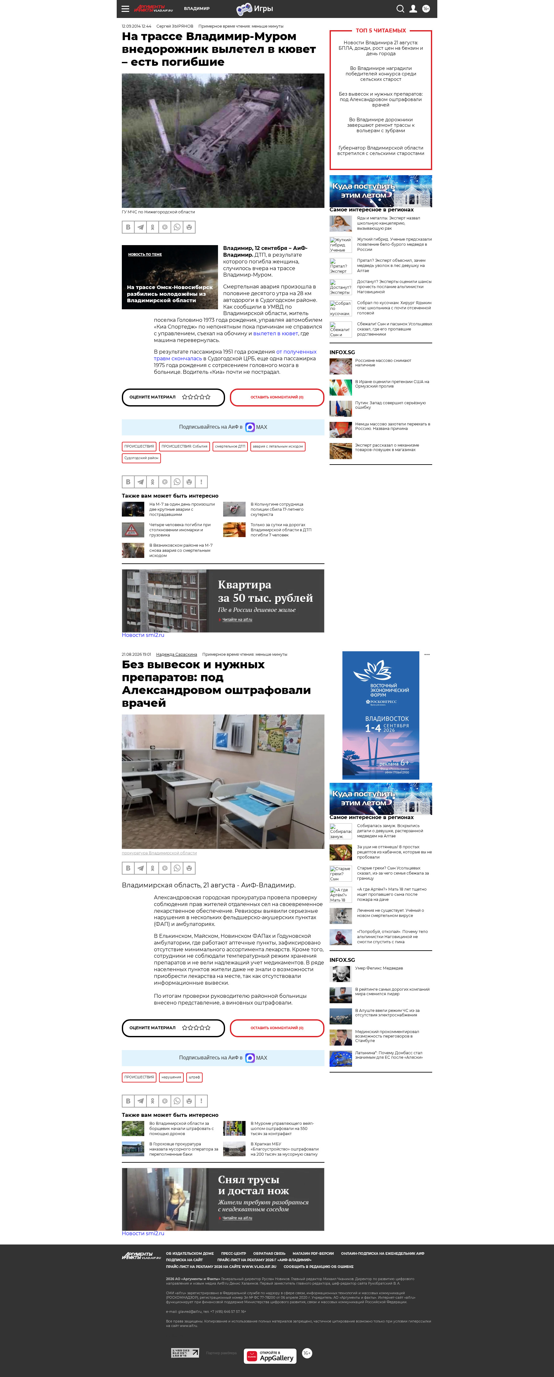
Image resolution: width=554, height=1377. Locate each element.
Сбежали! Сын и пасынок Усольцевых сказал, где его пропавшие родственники (394, 329)
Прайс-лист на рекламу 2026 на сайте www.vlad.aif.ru (221, 1267)
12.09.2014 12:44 (136, 26)
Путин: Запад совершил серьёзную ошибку (390, 405)
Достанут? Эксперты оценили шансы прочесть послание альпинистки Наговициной (394, 286)
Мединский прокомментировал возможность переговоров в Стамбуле (387, 1036)
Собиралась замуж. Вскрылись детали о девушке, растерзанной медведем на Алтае (390, 830)
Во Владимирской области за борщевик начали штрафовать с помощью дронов (181, 1128)
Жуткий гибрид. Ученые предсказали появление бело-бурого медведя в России (394, 244)
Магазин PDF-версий (313, 1254)
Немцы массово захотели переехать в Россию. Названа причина (392, 426)
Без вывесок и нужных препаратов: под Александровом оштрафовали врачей (381, 99)
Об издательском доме (190, 1254)
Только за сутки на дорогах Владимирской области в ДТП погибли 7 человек (281, 529)
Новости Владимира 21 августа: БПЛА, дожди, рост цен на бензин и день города (381, 48)
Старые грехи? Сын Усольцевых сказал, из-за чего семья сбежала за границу (393, 873)
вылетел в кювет (275, 333)
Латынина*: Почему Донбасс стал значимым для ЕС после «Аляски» (389, 1055)
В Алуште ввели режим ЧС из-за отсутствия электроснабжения (387, 1012)
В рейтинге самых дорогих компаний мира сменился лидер (392, 991)
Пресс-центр (233, 1254)
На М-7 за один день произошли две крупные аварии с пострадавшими (182, 509)
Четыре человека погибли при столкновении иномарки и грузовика (180, 529)
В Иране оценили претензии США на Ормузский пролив (392, 384)
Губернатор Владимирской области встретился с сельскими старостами (380, 150)
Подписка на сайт (184, 1260)
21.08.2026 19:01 (136, 654)
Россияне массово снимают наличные (383, 362)
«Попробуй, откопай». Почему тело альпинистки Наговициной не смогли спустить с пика (392, 936)
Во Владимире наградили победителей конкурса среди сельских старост (381, 74)
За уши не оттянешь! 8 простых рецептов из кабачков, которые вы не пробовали (394, 852)
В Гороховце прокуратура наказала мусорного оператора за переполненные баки (183, 1149)
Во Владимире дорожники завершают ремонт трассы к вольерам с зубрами (381, 125)
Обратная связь (269, 1254)
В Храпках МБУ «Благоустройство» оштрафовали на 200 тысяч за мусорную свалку (285, 1149)
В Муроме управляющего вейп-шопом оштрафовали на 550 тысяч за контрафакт (282, 1128)
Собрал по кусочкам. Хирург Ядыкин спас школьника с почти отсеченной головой (394, 307)
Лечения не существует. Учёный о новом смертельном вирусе (390, 913)
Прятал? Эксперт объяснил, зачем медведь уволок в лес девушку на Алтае (391, 265)
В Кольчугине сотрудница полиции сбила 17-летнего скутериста (277, 509)
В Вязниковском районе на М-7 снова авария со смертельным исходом (181, 550)
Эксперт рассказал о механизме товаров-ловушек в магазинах (387, 447)
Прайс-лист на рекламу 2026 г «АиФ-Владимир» (264, 1260)
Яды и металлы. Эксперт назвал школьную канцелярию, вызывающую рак (388, 223)
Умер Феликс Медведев (379, 968)
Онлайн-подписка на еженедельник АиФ (382, 1254)
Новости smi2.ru (143, 635)
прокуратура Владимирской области (159, 853)
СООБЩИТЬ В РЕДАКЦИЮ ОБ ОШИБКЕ (319, 1267)
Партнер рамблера (221, 1353)
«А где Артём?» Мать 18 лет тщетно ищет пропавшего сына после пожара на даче (392, 894)
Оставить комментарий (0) (277, 397)
